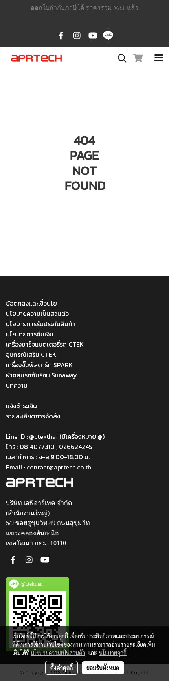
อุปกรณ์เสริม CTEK (31, 354)
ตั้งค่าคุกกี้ (61, 667)
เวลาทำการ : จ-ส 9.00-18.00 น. (48, 457)
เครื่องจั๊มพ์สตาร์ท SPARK (39, 364)
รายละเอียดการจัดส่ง (33, 416)
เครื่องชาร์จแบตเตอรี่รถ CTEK (45, 344)
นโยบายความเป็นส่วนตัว (37, 313)
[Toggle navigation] (158, 58)
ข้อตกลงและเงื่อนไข (31, 303)
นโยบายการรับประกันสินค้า (40, 323)
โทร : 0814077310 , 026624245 (49, 446)
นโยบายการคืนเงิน (29, 334)
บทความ (17, 385)
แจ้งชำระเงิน (21, 405)
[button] (119, 58)
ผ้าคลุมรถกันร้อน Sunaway (41, 375)
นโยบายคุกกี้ (113, 652)
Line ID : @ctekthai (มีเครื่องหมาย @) (55, 436)
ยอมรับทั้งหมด (102, 667)
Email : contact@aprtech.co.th (48, 467)
